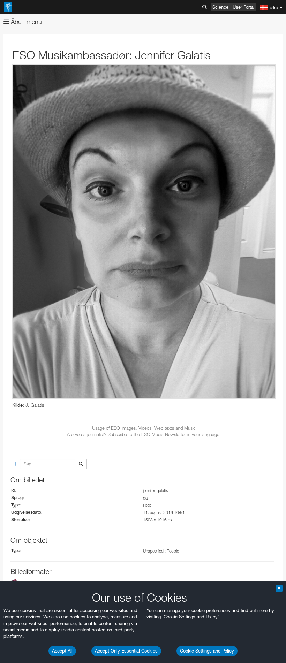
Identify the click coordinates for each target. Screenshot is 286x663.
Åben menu (25, 21)
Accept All (62, 651)
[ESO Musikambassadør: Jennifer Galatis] (144, 231)
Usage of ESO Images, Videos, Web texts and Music (144, 428)
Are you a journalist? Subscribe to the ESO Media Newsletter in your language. (144, 434)
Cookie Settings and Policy (207, 651)
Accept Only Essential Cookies (126, 651)
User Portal (244, 7)
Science (220, 7)
